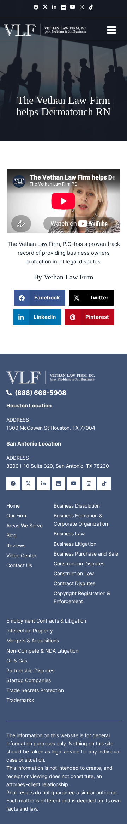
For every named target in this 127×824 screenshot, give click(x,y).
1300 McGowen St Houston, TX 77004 (50, 428)
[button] (40, 298)
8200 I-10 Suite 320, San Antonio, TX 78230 (57, 466)
